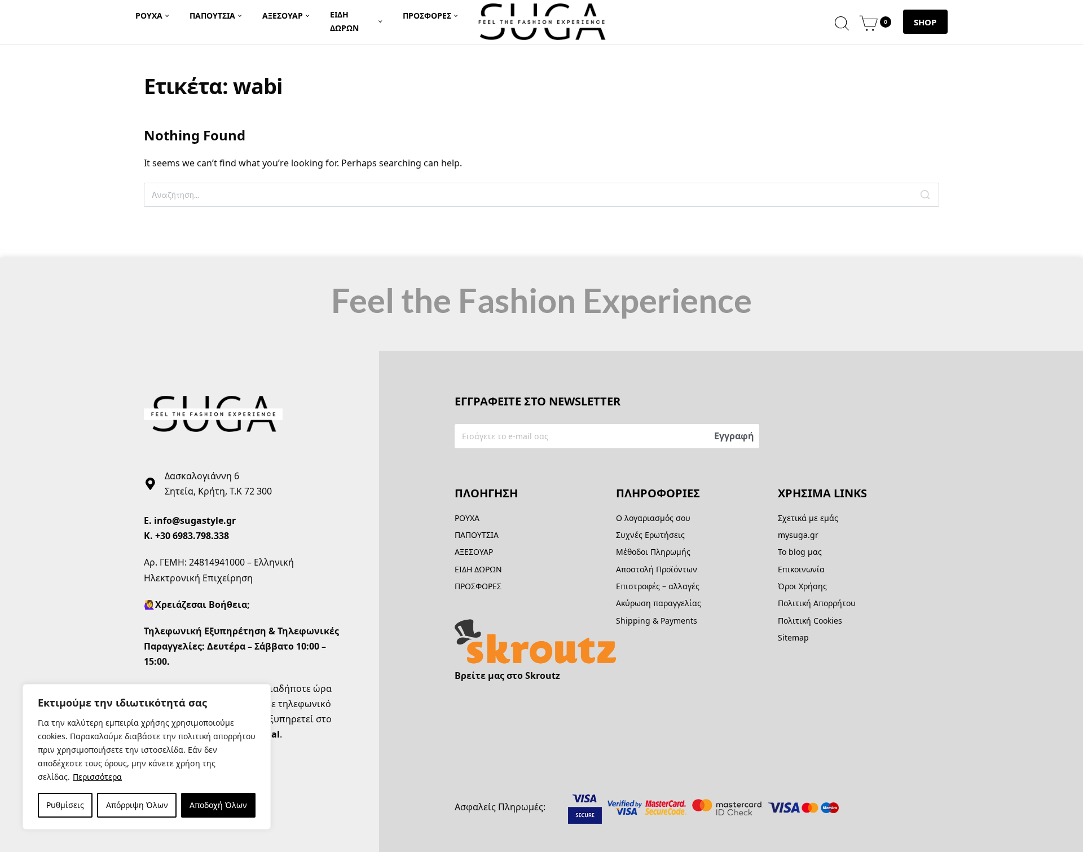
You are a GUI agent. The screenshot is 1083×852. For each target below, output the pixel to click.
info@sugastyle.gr (195, 520)
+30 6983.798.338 (192, 535)
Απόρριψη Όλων (137, 805)
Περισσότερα (97, 776)
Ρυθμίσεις (65, 805)
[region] (147, 756)
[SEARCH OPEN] (841, 21)
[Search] (925, 195)
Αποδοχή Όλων (218, 805)
